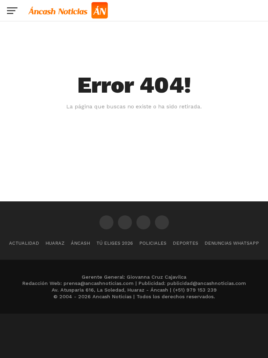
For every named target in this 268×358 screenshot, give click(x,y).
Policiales (152, 243)
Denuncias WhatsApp (231, 243)
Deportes (185, 243)
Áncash (80, 243)
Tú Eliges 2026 (114, 243)
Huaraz (55, 243)
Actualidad (24, 243)
